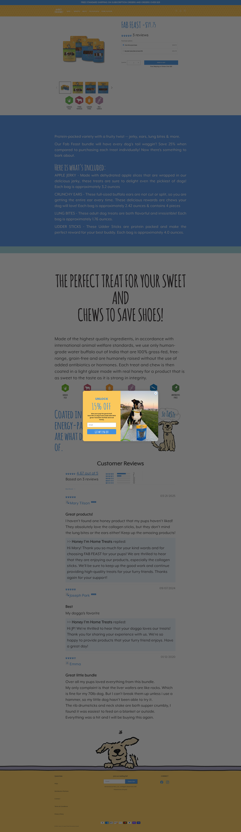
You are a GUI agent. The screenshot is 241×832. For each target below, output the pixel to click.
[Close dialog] (155, 393)
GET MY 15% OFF (102, 431)
